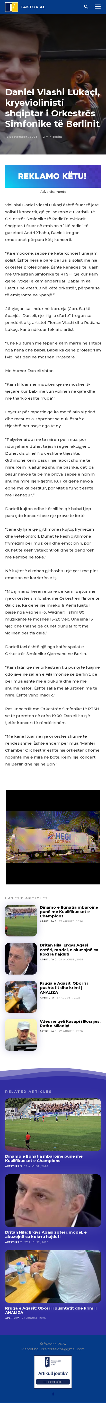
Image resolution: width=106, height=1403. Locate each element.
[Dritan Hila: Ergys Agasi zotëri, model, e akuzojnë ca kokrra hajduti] (21, 959)
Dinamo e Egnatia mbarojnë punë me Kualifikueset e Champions (69, 912)
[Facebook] (53, 1394)
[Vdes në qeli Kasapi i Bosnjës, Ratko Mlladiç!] (21, 1035)
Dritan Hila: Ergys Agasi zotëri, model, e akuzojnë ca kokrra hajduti (69, 950)
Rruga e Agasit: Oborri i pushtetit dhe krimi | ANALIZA (64, 988)
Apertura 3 (48, 921)
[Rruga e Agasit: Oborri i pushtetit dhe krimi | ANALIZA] (21, 997)
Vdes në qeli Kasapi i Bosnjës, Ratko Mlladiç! (70, 1023)
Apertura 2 (48, 959)
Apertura (47, 997)
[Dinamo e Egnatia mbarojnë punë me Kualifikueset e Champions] (21, 921)
